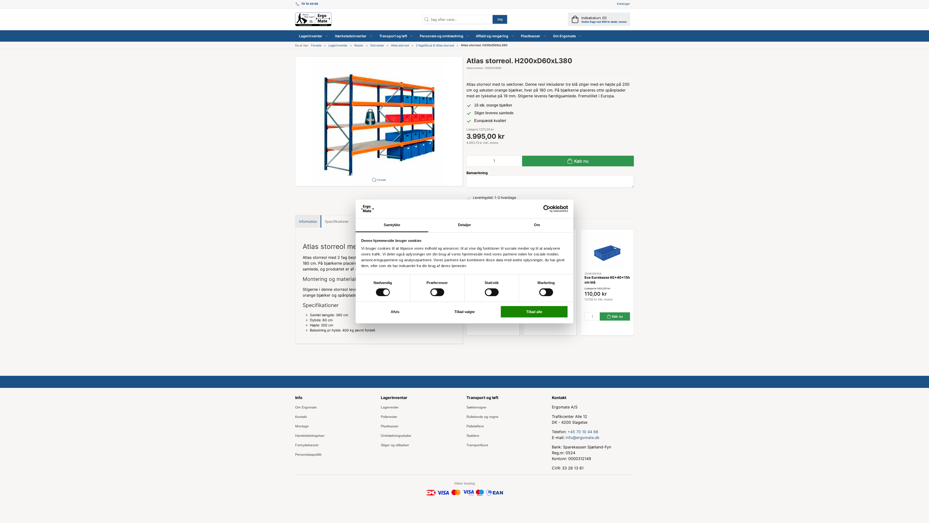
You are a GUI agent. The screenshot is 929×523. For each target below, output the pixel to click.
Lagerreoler (390, 407)
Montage (302, 426)
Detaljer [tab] (464, 225)
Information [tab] (308, 221)
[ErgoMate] (313, 19)
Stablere (472, 436)
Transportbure (477, 445)
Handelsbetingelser (310, 436)
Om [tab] (537, 225)
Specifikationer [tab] (337, 221)
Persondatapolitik (308, 454)
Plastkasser (389, 426)
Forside (316, 45)
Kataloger (623, 4)
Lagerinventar (338, 45)
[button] (313, 36)
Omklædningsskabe (396, 436)
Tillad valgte (464, 312)
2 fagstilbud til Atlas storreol (435, 45)
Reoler (358, 45)
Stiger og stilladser (395, 445)
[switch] (437, 292)
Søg (499, 19)
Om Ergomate (306, 407)
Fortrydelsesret (306, 445)
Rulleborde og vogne (482, 417)
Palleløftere (475, 426)
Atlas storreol (400, 45)
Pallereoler (389, 417)
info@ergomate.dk (582, 437)
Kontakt (301, 417)
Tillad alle (534, 312)
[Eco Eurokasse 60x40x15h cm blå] (607, 251)
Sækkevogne (476, 407)
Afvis (395, 312)
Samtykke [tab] (392, 225)
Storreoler (377, 45)
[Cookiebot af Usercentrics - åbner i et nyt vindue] (547, 208)
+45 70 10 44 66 (583, 431)
